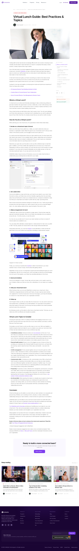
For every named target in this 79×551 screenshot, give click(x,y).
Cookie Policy (67, 547)
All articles (74, 462)
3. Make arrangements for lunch (62, 75)
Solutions (25, 2)
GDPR (61, 547)
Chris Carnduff (20, 24)
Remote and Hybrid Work (21, 9)
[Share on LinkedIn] (57, 93)
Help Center (52, 523)
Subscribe (72, 533)
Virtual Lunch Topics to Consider (61, 84)
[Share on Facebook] (62, 93)
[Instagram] (8, 525)
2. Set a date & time (61, 72)
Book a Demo (73, 2)
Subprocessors (74, 547)
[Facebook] (11, 525)
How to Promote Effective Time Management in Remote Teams (25, 95)
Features (22, 523)
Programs (32, 2)
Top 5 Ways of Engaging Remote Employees (22, 423)
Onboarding (37, 514)
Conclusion (59, 86)
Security (22, 520)
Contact (66, 516)
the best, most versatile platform (30, 403)
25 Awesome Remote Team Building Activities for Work (24, 89)
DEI (35, 525)
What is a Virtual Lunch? (62, 64)
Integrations (22, 516)
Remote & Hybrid (38, 523)
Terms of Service (48, 547)
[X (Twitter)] (5, 525)
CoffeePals (22, 71)
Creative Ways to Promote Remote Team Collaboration (23, 92)
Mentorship (37, 518)
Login (60, 2)
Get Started (65, 2)
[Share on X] (59, 93)
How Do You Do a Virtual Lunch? (62, 67)
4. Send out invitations (61, 77)
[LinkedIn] (2, 525)
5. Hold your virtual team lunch (63, 79)
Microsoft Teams (29, 430)
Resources (43, 2)
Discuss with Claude (62, 99)
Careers (66, 518)
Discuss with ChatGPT (62, 101)
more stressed (36, 332)
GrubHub (29, 265)
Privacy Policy (56, 547)
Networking (37, 516)
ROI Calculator (53, 518)
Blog (14, 9)
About (66, 514)
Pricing (37, 2)
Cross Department (39, 520)
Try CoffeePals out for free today (17, 406)
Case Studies (52, 516)
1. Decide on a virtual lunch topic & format (62, 70)
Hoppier (30, 228)
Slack (22, 430)
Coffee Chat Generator (55, 520)
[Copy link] (64, 93)
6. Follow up (59, 81)
